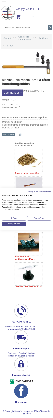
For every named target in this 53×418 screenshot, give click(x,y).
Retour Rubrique (8, 134)
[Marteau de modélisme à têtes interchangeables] (26, 75)
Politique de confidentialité (39, 192)
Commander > (13, 92)
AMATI (14, 99)
